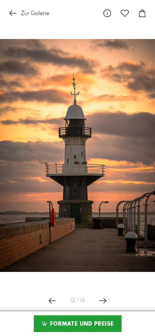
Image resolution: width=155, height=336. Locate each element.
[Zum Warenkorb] (142, 13)
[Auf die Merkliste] (125, 13)
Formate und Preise (81, 324)
